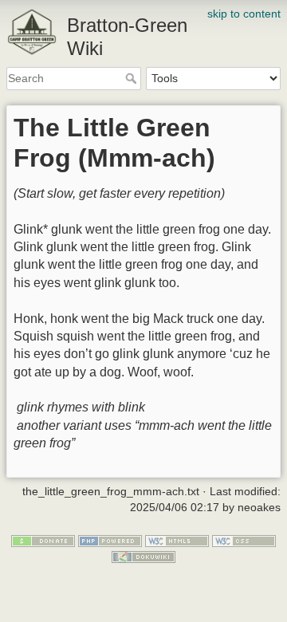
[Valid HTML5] (177, 540)
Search (132, 78)
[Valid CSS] (244, 540)
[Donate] (43, 540)
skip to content (244, 13)
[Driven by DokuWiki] (143, 555)
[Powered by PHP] (110, 540)
